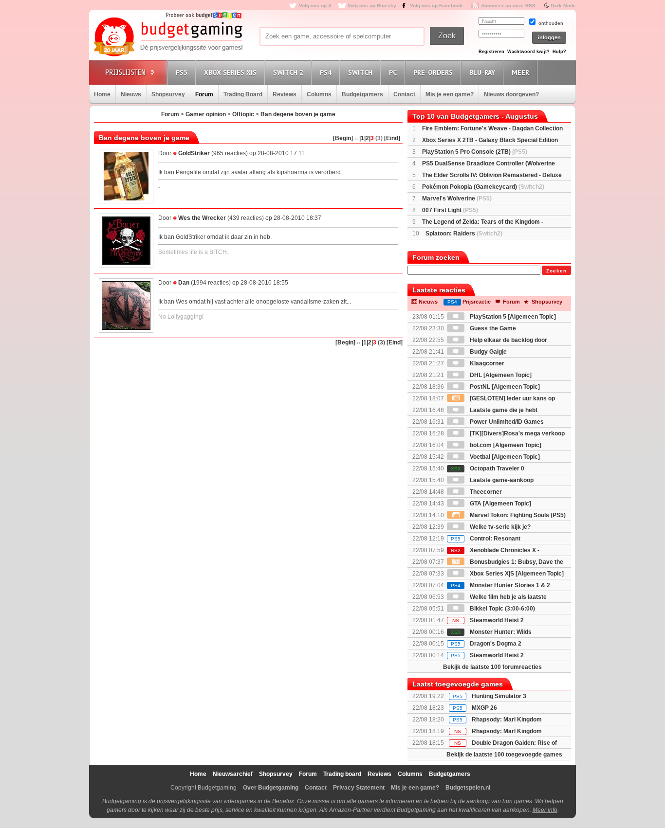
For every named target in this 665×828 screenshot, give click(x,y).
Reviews (284, 94)
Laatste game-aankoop (501, 480)
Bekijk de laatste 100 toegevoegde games (504, 754)
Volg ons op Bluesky (372, 5)
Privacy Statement (359, 787)
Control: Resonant (485, 538)
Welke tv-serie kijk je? (499, 526)
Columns (319, 94)
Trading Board (242, 94)
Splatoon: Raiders (463, 233)
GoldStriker (194, 153)
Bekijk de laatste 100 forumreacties (492, 667)
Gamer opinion (205, 114)
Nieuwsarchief (233, 774)
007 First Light (450, 210)
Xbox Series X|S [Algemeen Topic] (516, 573)
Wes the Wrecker (202, 218)
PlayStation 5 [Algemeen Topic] (512, 316)
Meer (520, 72)
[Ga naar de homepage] (168, 37)
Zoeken (556, 270)
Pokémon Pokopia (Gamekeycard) (483, 186)
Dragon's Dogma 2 (486, 643)
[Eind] (392, 138)
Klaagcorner (486, 363)
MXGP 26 (484, 707)
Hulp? (559, 51)
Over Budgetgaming (270, 787)
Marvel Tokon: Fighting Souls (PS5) (517, 515)
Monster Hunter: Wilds (491, 632)
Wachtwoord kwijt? (528, 51)
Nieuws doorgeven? (511, 94)
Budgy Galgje (487, 351)
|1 (361, 138)
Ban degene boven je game (297, 114)
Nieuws (131, 94)
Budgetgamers (362, 94)
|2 (366, 138)
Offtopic (243, 114)
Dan (183, 282)
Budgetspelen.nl (467, 787)
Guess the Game (492, 328)
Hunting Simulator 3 (499, 696)
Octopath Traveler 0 (487, 468)
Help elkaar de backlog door (507, 340)
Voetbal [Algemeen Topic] (504, 456)
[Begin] (343, 138)
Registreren (491, 51)
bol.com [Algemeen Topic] (504, 445)
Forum (204, 94)
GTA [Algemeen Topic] (499, 503)
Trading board (342, 774)
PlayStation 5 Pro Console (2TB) (474, 151)
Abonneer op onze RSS (508, 5)
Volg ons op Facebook (436, 5)
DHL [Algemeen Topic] (500, 375)
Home (102, 94)
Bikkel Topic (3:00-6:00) (501, 608)
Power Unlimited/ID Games (506, 421)
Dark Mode (563, 5)
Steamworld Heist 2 (488, 620)
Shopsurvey (168, 94)
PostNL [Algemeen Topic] (504, 386)
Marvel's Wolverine (457, 198)
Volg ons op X (315, 5)
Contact (404, 94)
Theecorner (485, 491)
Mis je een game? (449, 94)
